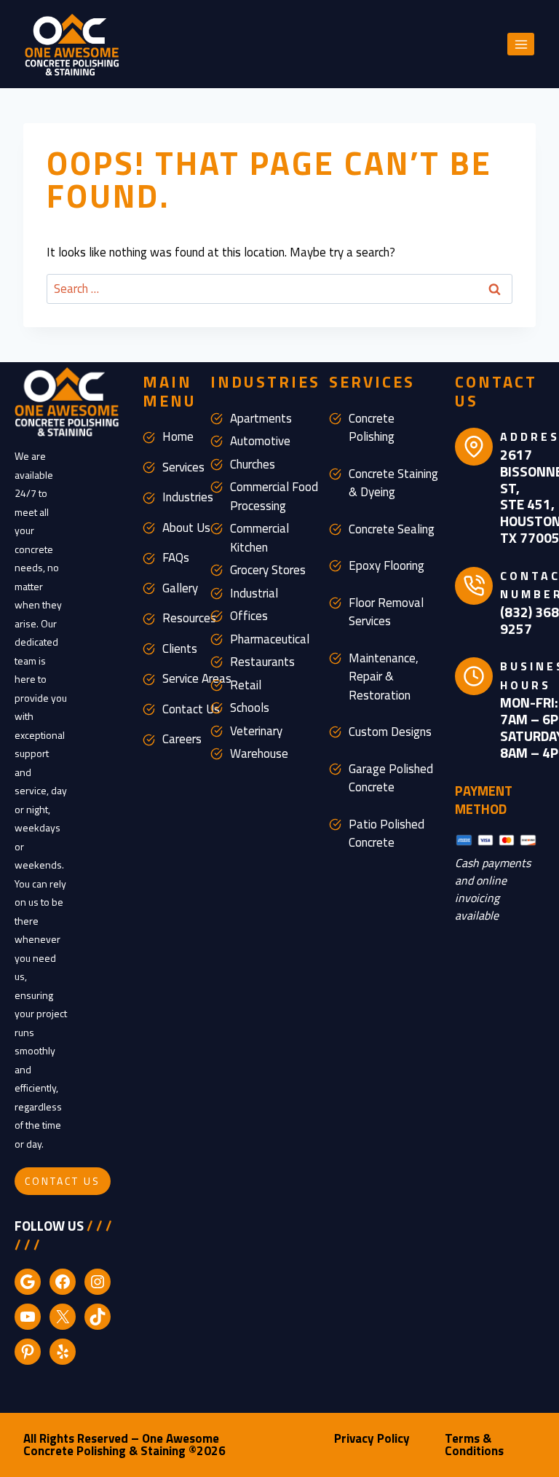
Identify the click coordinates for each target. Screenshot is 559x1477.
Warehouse (259, 753)
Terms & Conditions (474, 1444)
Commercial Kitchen (259, 538)
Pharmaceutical (269, 639)
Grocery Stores (268, 569)
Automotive (260, 440)
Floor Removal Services (386, 612)
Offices (249, 615)
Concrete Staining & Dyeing (393, 483)
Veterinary (256, 730)
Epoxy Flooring (386, 565)
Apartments (261, 418)
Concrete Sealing (392, 529)
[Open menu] (520, 44)
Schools (249, 707)
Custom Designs (390, 731)
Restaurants (262, 661)
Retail (245, 684)
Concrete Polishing (372, 428)
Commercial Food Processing (274, 496)
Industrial (254, 593)
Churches (252, 464)
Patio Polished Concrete (386, 834)
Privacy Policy (372, 1438)
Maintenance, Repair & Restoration (384, 677)
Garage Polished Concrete (391, 778)
